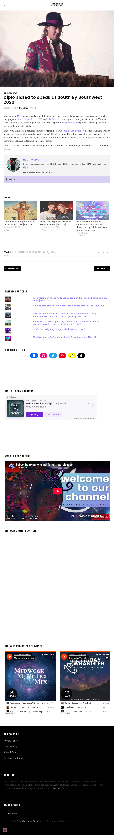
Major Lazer (30, 119)
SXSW (45, 252)
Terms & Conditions (13, 757)
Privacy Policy (11, 740)
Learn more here (59, 788)
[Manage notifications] (5, 830)
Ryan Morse (23, 108)
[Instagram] (14, 179)
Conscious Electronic (32, 821)
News (15, 93)
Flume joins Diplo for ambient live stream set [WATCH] (55, 223)
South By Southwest (71, 130)
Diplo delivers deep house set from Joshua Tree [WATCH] (19, 223)
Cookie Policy (11, 746)
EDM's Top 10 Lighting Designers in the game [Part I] (59, 329)
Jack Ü (20, 119)
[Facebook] (6, 179)
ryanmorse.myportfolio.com (37, 172)
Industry (8, 93)
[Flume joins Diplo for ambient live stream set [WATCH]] (56, 210)
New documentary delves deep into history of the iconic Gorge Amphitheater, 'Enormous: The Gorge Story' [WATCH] (65, 315)
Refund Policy (11, 752)
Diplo (20, 115)
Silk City (51, 119)
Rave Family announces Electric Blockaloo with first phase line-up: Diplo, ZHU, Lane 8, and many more (92, 225)
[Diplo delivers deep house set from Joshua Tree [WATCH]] (20, 210)
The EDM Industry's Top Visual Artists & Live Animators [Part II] (64, 337)
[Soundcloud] (10, 179)
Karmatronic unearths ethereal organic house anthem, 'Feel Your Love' (69, 305)
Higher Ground (69, 122)
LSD (40, 119)
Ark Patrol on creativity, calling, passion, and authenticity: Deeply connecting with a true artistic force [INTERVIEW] (66, 323)
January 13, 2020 (10, 108)
